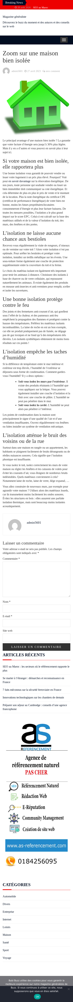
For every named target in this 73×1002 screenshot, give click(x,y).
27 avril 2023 (34, 71)
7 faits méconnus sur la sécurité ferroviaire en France (32, 689)
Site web (7, 630)
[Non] (68, 989)
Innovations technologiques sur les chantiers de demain (33, 697)
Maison (7, 934)
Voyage (7, 957)
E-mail (7, 616)
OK (37, 996)
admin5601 (17, 71)
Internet (7, 919)
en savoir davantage (20, 181)
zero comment (53, 71)
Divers (6, 904)
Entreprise (8, 911)
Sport (6, 950)
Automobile (9, 896)
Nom (6, 601)
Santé (6, 942)
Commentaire (11, 558)
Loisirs (6, 927)
